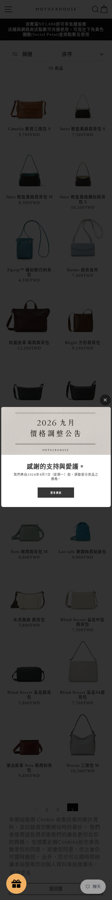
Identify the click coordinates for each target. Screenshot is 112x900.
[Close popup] (105, 400)
